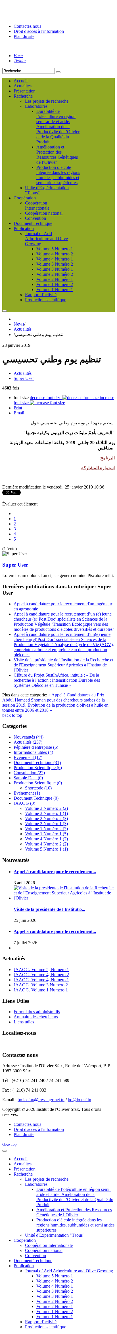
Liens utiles (24, 1021)
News (19, 324)
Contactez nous (27, 26)
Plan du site (24, 36)
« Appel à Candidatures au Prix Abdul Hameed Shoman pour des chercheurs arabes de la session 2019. (53, 699)
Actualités (23, 329)
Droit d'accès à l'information (39, 31)
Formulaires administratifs (37, 1011)
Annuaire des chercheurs (36, 1016)
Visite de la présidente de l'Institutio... (49, 909)
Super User (24, 378)
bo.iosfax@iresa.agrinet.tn (41, 1099)
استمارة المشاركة (98, 467)
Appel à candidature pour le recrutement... (55, 871)
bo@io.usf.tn (79, 1099)
